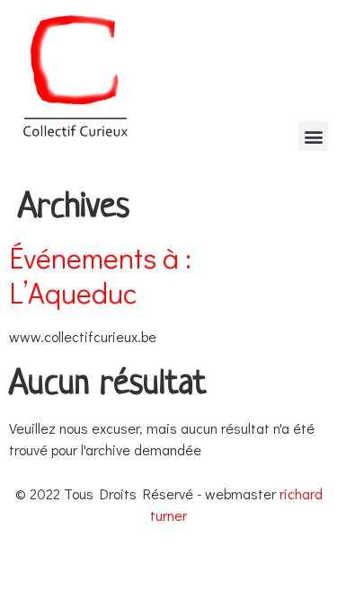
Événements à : (100, 275)
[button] (313, 136)
